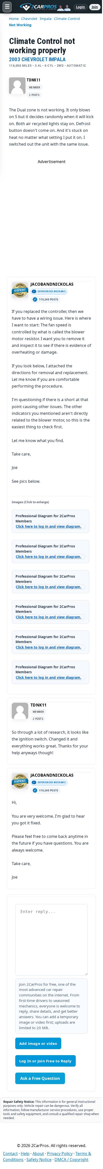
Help (25, 1153)
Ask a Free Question (40, 1078)
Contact (10, 1153)
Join (95, 7)
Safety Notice (39, 1159)
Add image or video (38, 1043)
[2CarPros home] (42, 7)
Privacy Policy (59, 1153)
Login (80, 7)
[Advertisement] (51, 215)
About (38, 1153)
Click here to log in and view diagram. (48, 526)
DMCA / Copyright (71, 1159)
